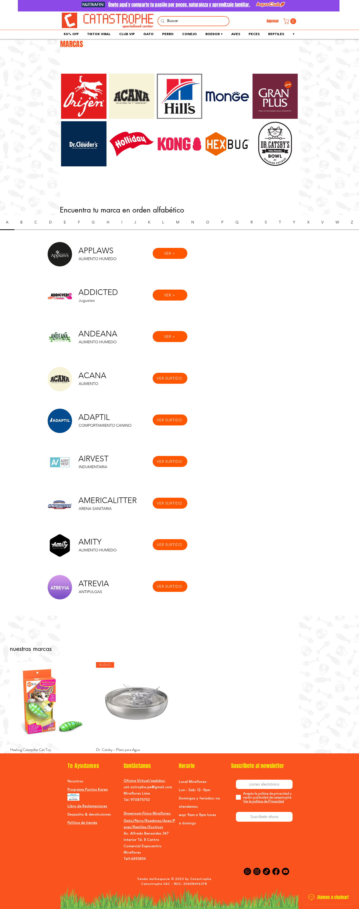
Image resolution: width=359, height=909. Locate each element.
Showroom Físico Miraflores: (147, 814)
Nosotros (75, 781)
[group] (179, 714)
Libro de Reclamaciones (87, 806)
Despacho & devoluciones (89, 815)
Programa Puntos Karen (87, 790)
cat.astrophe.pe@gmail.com (148, 787)
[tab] (7, 222)
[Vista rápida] (50, 702)
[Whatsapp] (247, 871)
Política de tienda (82, 823)
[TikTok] (266, 871)
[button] (290, 21)
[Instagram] (257, 871)
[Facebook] (276, 871)
